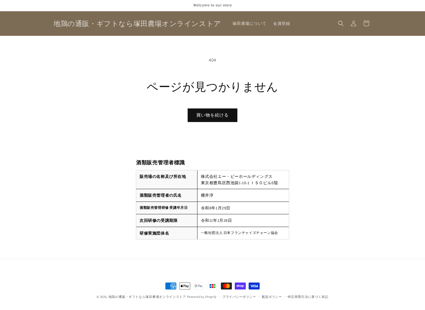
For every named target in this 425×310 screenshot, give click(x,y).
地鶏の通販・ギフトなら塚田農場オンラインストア (147, 297)
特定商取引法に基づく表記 (308, 297)
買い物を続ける (212, 115)
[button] (341, 23)
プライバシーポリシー (239, 297)
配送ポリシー (272, 297)
